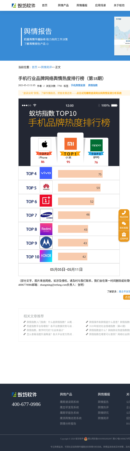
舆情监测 (59, 447)
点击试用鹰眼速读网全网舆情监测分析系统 (99, 93)
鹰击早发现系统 (69, 407)
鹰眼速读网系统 (69, 401)
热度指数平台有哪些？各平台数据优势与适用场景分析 (51, 326)
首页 (44, 5)
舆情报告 (103, 401)
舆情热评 (103, 407)
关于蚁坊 (119, 5)
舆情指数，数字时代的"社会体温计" (45, 330)
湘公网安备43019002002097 (100, 439)
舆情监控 (23, 6)
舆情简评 (103, 418)
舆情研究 (103, 412)
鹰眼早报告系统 (69, 412)
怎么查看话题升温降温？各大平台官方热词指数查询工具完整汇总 (51, 334)
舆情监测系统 (109, 447)
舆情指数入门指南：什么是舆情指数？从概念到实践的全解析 (51, 322)
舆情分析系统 (95, 447)
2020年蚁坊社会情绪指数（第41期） (108, 326)
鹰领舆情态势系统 (71, 418)
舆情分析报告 (68, 423)
